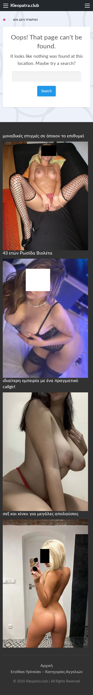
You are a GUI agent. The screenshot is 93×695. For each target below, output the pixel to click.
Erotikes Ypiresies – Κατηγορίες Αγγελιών (47, 672)
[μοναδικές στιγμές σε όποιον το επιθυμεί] (45, 196)
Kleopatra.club (24, 5)
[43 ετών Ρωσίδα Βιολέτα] (45, 318)
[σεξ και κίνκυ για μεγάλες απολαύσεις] (45, 583)
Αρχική (46, 666)
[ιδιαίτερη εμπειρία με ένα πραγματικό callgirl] (45, 452)
